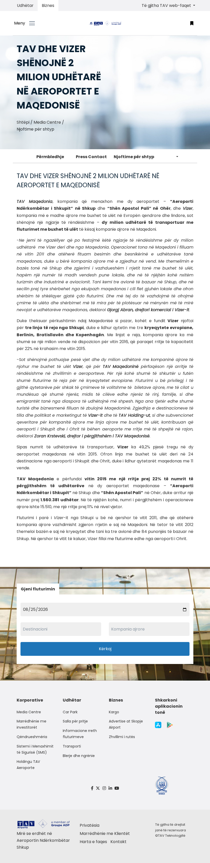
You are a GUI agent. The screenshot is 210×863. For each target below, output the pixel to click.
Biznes (48, 5)
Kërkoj (105, 649)
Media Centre (47, 122)
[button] (191, 23)
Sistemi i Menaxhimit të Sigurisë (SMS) (35, 749)
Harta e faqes (93, 842)
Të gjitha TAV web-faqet (167, 5)
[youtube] (116, 788)
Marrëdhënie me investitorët (31, 724)
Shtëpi (23, 122)
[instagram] (104, 788)
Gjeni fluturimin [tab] (38, 589)
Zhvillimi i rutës (122, 736)
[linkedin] (110, 788)
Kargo (114, 712)
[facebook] (92, 788)
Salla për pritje (75, 721)
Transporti (72, 746)
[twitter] (98, 788)
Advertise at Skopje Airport (126, 724)
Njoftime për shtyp (134, 157)
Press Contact (91, 157)
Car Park (70, 712)
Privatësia (89, 825)
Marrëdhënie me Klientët (105, 833)
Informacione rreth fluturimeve (80, 733)
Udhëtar (25, 5)
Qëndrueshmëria (32, 736)
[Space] (105, 23)
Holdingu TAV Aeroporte (28, 764)
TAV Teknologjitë (171, 835)
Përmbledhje (50, 157)
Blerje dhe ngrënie (79, 755)
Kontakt (118, 842)
